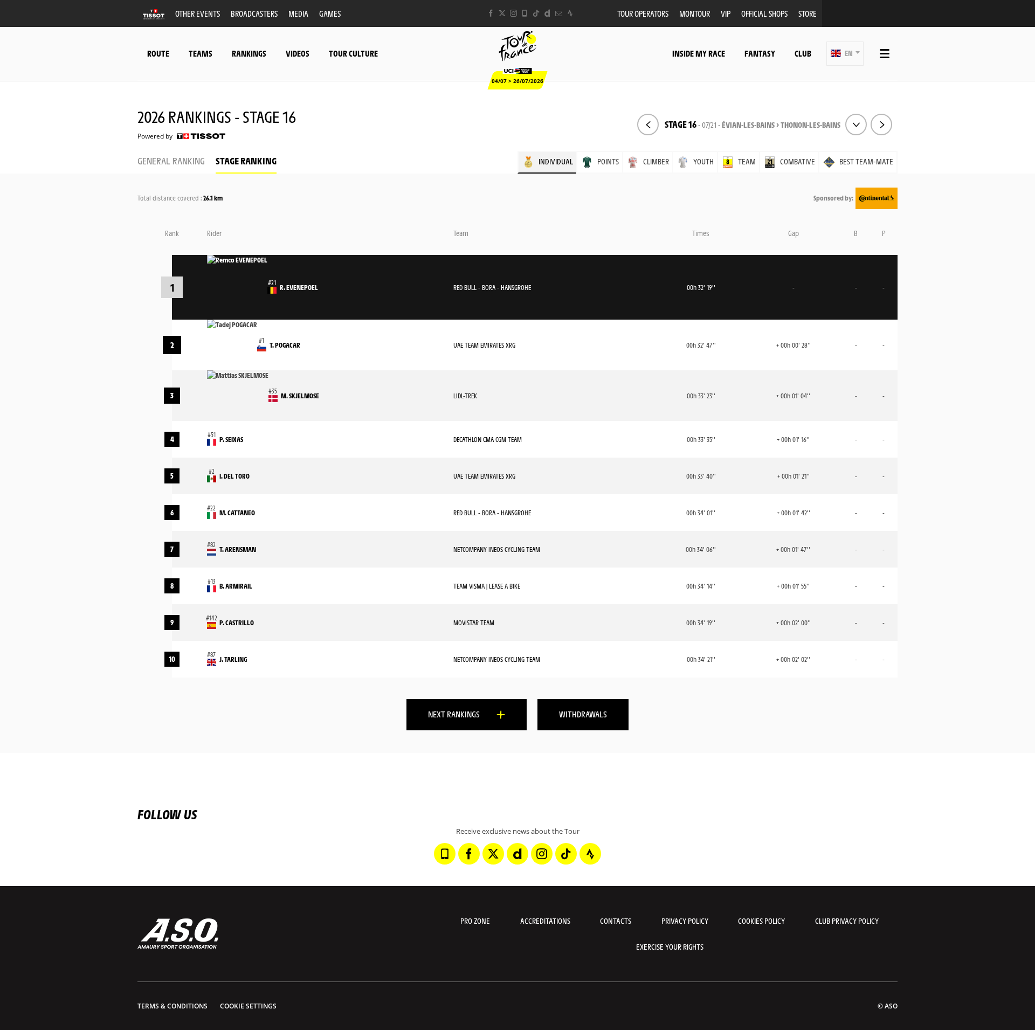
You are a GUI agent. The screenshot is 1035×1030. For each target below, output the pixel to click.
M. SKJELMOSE (300, 395)
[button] (845, 54)
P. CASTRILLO (236, 622)
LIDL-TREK (465, 395)
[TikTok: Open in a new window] (536, 13)
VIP (725, 13)
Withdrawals (583, 714)
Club (803, 53)
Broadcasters (254, 13)
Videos (297, 53)
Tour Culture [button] (353, 53)
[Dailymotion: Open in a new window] (547, 13)
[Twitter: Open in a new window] (502, 13)
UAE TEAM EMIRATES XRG (484, 345)
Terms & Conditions (172, 1006)
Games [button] (330, 13)
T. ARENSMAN (237, 549)
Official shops (764, 13)
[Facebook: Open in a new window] (490, 13)
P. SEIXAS (231, 439)
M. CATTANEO (237, 512)
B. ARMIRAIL (235, 586)
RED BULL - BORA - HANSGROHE (492, 287)
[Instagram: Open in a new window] (513, 13)
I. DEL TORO (234, 476)
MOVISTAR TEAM (473, 622)
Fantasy (759, 53)
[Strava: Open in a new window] (570, 13)
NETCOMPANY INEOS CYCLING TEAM (496, 549)
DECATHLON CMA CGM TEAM (487, 439)
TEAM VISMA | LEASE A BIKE (486, 586)
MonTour (694, 13)
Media (298, 13)
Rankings (249, 53)
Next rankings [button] (454, 714)
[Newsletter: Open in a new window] (558, 13)
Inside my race (698, 53)
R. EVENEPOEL (299, 287)
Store (807, 13)
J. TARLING (233, 659)
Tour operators (642, 13)
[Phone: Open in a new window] (524, 13)
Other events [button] (197, 13)
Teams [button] (200, 53)
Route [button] (158, 53)
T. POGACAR (285, 345)
